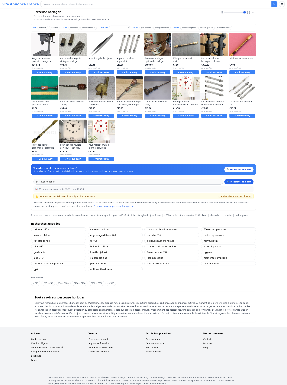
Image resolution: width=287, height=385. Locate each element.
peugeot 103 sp (212, 263)
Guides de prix (38, 339)
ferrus (93, 240)
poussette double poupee (48, 263)
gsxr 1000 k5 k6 (121, 215)
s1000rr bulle (170, 215)
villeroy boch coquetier (221, 215)
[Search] (274, 4)
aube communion (54, 215)
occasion (54, 27)
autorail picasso (213, 246)
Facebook (208, 343)
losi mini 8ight (155, 257)
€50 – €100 (63, 283)
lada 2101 (39, 257)
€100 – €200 (80, 283)
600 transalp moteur (215, 229)
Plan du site (152, 347)
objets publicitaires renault (162, 229)
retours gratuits (206, 27)
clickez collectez (223, 27)
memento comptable (215, 257)
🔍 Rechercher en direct (239, 181)
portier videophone (158, 263)
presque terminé (162, 27)
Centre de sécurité (155, 343)
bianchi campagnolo (100, 215)
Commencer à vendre (99, 339)
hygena (208, 252)
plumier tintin (98, 263)
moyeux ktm (211, 240)
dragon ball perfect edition (162, 246)
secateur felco (42, 235)
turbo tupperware (214, 235)
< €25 (35, 283)
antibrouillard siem (101, 269)
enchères (74, 27)
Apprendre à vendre (98, 343)
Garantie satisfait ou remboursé (47, 347)
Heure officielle (153, 351)
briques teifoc (41, 229)
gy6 (36, 269)
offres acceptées (189, 27)
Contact (207, 339)
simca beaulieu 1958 (189, 215)
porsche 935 (154, 235)
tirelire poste (241, 215)
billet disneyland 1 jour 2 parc (146, 215)
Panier (34, 360)
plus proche (146, 27)
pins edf (38, 246)
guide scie (39, 252)
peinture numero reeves (160, 240)
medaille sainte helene (76, 215)
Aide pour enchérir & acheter (45, 351)
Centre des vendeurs (98, 351)
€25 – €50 (48, 283)
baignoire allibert (100, 246)
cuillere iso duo (98, 257)
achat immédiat (88, 27)
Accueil (36, 19)
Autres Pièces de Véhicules (52, 19)
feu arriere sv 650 (157, 252)
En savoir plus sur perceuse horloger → (113, 206)
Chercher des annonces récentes (235, 196)
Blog (205, 347)
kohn (204, 215)
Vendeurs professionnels (100, 347)
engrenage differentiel (103, 235)
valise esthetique (99, 229)
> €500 (110, 283)
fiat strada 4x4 (42, 240)
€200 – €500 (96, 283)
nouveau (42, 27)
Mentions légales (39, 343)
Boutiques (36, 355)
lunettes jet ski (98, 252)
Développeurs (153, 339)
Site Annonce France (20, 4)
